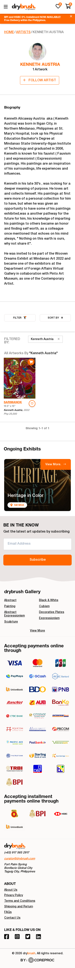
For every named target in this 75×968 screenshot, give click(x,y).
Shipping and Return (18, 906)
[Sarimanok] (19, 378)
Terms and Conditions (19, 901)
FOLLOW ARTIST (42, 80)
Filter (17, 318)
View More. (53, 464)
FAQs (8, 912)
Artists (23, 32)
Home (9, 32)
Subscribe (38, 560)
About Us (10, 890)
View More (37, 630)
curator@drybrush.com (19, 858)
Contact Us (12, 918)
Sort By (54, 318)
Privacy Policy (13, 895)
